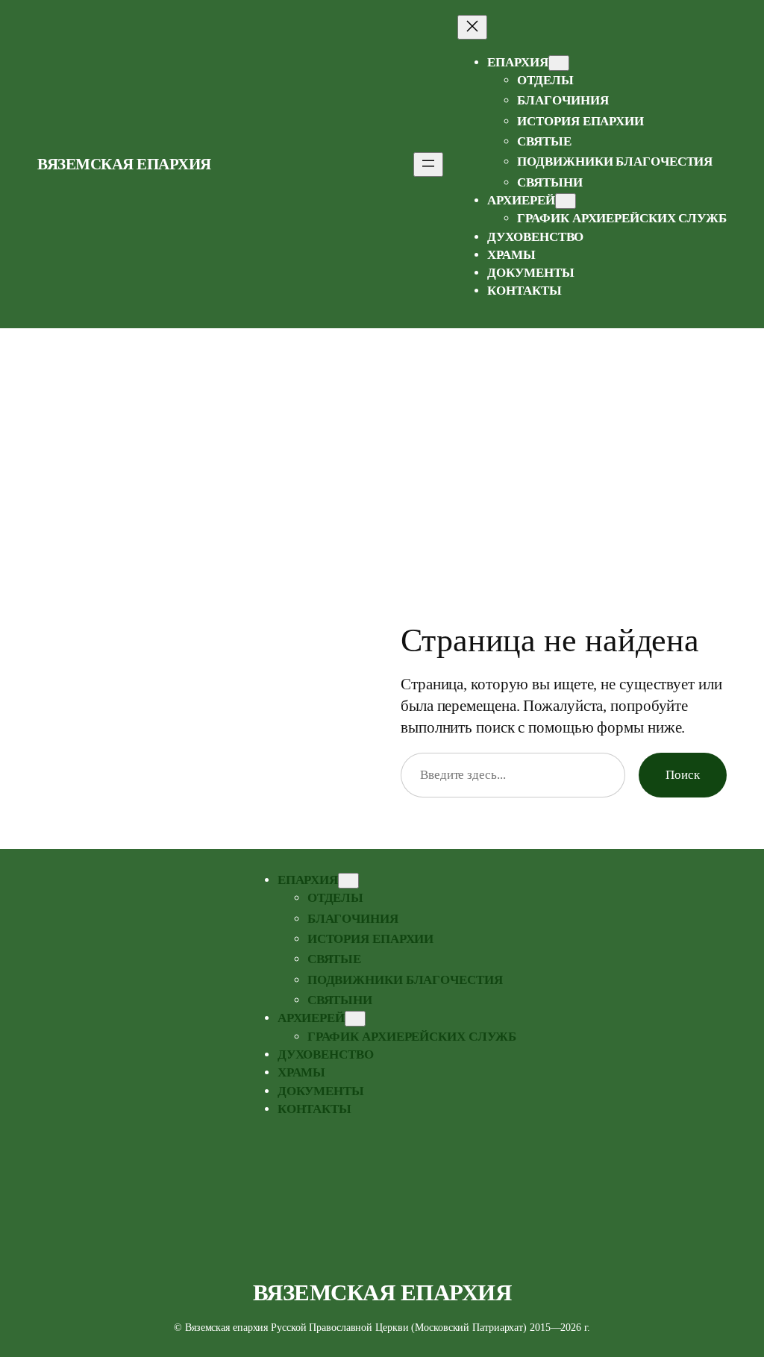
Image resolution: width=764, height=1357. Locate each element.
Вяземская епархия (124, 164)
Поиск (683, 775)
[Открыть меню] (428, 164)
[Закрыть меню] (472, 27)
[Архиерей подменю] (565, 201)
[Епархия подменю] (558, 63)
